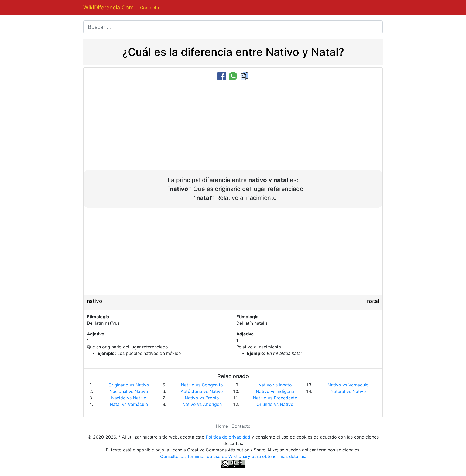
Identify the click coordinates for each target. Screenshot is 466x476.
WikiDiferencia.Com (108, 7)
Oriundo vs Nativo (274, 404)
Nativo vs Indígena (275, 391)
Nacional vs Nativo (128, 391)
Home (222, 426)
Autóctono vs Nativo (202, 391)
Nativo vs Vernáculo (348, 385)
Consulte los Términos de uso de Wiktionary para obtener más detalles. (233, 456)
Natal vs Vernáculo (129, 404)
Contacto (149, 7)
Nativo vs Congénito (202, 385)
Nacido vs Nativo (128, 397)
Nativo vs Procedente (275, 397)
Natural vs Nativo (348, 391)
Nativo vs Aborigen (202, 404)
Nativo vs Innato (275, 385)
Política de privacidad (228, 437)
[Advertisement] (233, 123)
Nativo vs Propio (202, 397)
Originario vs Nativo (128, 385)
